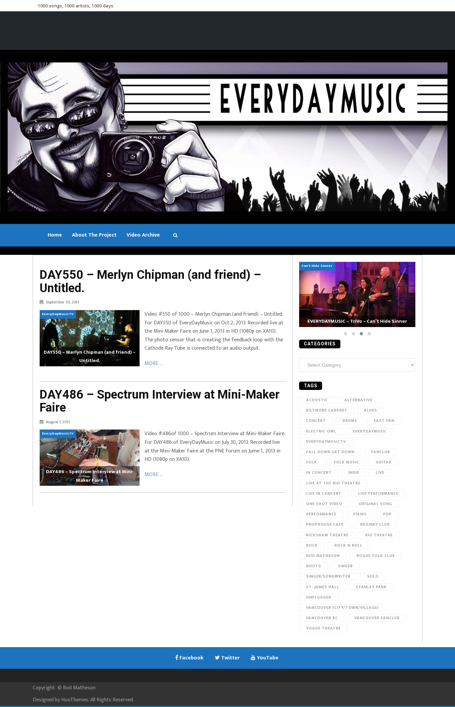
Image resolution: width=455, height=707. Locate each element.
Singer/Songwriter (328, 576)
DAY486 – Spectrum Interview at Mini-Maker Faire (159, 401)
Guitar (383, 462)
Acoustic (317, 400)
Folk (311, 462)
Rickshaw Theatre (327, 535)
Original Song (375, 503)
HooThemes (74, 699)
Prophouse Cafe (324, 524)
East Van (384, 420)
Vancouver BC (322, 618)
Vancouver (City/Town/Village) (342, 607)
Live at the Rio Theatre (333, 483)
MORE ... (154, 363)
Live (380, 472)
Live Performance (378, 493)
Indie (353, 472)
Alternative (358, 400)
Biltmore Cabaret (326, 410)
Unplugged (318, 597)
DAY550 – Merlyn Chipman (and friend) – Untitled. (150, 281)
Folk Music (346, 462)
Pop (387, 514)
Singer (345, 566)
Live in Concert (323, 493)
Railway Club (375, 524)
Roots (313, 566)
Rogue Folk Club (375, 555)
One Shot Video (324, 503)
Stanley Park (371, 587)
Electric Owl (321, 431)
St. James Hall (322, 587)
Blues (370, 410)
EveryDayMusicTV (326, 441)
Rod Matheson (323, 555)
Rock (312, 545)
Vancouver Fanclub (377, 618)
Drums (349, 420)
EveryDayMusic (370, 431)
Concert (316, 420)
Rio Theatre (379, 535)
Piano (359, 514)
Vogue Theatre (323, 628)
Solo (373, 576)
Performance (321, 514)
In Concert (318, 472)
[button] (345, 333)
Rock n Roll (348, 545)
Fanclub (380, 451)
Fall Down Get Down (330, 451)
